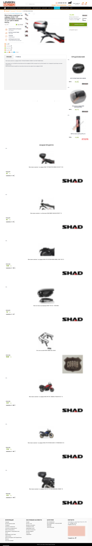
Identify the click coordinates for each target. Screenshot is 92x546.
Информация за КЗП (30, 528)
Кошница (28, 532)
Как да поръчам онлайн (10, 523)
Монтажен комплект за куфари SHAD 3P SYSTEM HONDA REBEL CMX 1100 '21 (46, 259)
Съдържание (28, 534)
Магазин (7, 11)
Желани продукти (29, 531)
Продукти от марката (84, 19)
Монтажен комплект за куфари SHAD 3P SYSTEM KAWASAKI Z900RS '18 (46, 489)
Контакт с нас (29, 523)
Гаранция (7, 522)
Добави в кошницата (79, 24)
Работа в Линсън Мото (10, 529)
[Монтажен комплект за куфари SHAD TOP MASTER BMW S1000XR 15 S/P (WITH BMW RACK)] (26, 14)
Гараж (69, 5)
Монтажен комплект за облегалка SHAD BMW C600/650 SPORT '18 (46, 213)
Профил (27, 522)
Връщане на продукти (30, 525)
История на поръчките (30, 529)
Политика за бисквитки (10, 526)
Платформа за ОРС (30, 526)
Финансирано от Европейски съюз (12, 531)
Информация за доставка (10, 534)
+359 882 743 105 (62, 3)
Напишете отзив (18, 13)
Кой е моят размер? (9, 540)
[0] (83, 3)
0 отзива (12, 13)
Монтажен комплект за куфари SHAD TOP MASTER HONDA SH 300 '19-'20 (46, 167)
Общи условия (8, 535)
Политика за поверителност (11, 528)
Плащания (7, 525)
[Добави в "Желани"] (34, 14)
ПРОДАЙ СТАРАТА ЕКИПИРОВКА (59, 5)
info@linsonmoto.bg (72, 524)
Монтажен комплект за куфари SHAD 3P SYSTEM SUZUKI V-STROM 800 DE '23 (46, 442)
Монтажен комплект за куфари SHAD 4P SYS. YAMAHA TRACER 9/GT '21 (46, 396)
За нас (6, 532)
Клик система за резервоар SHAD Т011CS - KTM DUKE (46, 305)
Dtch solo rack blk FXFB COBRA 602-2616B (45, 350)
